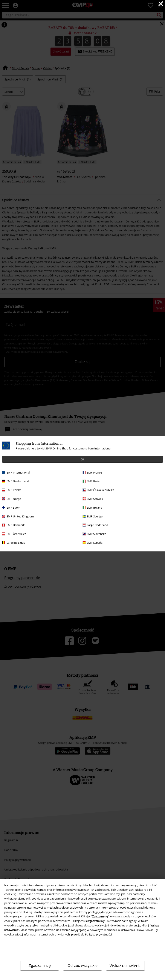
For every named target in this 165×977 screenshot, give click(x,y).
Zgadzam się (40, 965)
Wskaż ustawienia (126, 965)
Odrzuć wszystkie (82, 965)
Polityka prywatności (98, 934)
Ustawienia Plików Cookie (137, 930)
